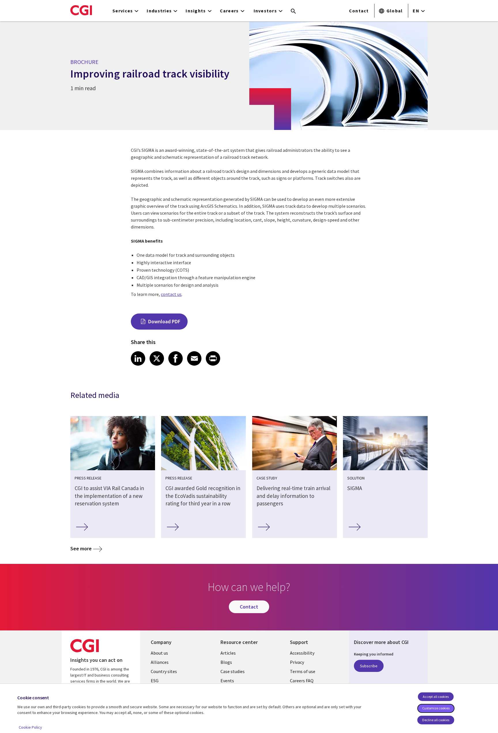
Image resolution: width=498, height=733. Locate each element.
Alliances (160, 662)
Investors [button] (265, 11)
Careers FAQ (302, 680)
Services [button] (122, 11)
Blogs (226, 662)
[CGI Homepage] (81, 10)
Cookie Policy (30, 727)
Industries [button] (159, 11)
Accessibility (302, 653)
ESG (155, 680)
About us (159, 653)
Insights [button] (196, 11)
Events (227, 680)
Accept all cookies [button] (436, 696)
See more (81, 548)
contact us (171, 294)
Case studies (232, 671)
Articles (228, 653)
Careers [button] (229, 11)
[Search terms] (293, 11)
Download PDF (164, 321)
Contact (359, 11)
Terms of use (302, 671)
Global (394, 11)
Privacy (297, 662)
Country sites (164, 671)
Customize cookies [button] (436, 708)
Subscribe (369, 665)
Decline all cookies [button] (435, 720)
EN (416, 11)
